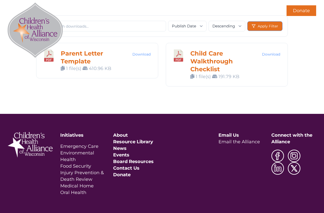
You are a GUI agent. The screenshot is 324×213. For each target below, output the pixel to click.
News (120, 148)
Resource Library (133, 142)
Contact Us (126, 168)
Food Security (75, 166)
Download (141, 54)
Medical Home (77, 186)
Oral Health (73, 192)
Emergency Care (79, 146)
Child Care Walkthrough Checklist (211, 61)
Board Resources (133, 161)
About (120, 135)
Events (121, 155)
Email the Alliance (239, 142)
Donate (301, 10)
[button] (270, 10)
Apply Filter (268, 26)
